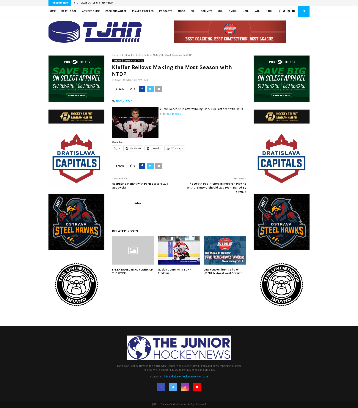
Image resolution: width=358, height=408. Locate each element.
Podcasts (165, 11)
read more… (173, 114)
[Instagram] (289, 11)
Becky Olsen (124, 101)
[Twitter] (284, 11)
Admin (118, 80)
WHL (257, 11)
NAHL (269, 11)
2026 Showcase (116, 11)
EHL (193, 11)
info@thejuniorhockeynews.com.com (186, 376)
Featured (117, 61)
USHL (246, 11)
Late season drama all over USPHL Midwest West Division (223, 271)
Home (52, 11)
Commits (207, 11)
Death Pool (68, 11)
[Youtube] (294, 11)
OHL (220, 11)
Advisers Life (91, 11)
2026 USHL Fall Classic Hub (97, 2)
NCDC (181, 11)
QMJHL (233, 11)
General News (129, 61)
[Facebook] (280, 11)
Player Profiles (143, 11)
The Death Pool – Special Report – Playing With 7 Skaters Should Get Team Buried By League (216, 187)
